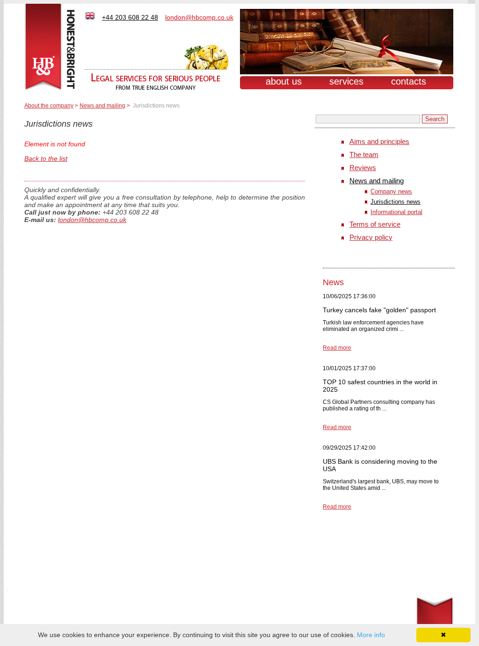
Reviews (362, 168)
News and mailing (102, 105)
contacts (408, 81)
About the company (48, 105)
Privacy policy (370, 237)
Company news (391, 191)
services (346, 81)
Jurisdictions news (395, 201)
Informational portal (396, 211)
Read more (337, 348)
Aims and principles (379, 141)
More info (371, 635)
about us (284, 81)
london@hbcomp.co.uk (92, 219)
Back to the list (45, 158)
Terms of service (374, 224)
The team (363, 154)
